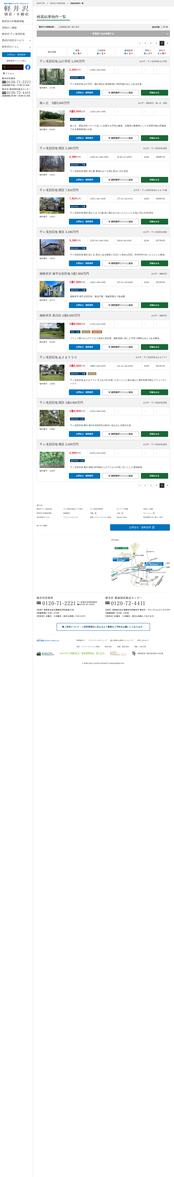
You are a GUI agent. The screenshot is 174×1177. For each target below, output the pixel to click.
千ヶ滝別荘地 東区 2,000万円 (59, 444)
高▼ (80, 53)
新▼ (164, 53)
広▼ (104, 53)
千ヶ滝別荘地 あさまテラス (58, 357)
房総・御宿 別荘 (123, 647)
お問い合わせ (142, 640)
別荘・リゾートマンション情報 (88, 647)
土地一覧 (120, 513)
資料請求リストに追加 (122, 92)
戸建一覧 (93, 513)
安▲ (75, 53)
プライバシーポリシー (96, 640)
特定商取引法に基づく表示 (153, 517)
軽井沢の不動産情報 (13, 21)
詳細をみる (154, 92)
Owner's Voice (122, 517)
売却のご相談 (9, 27)
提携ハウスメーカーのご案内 (100, 517)
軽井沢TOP (41, 3)
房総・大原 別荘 (140, 647)
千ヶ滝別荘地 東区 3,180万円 (59, 232)
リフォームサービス (70, 517)
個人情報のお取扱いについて (120, 640)
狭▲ (99, 53)
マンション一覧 (149, 513)
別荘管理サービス (43, 517)
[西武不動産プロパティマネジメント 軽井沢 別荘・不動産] (16, 9)
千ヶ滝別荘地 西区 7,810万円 (59, 190)
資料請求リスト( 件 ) (16, 61)
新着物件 (66, 513)
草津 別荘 (108, 647)
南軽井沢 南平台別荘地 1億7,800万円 (64, 273)
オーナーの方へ (42, 526)
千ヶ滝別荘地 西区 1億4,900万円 (61, 402)
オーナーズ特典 (122, 509)
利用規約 (80, 640)
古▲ (160, 53)
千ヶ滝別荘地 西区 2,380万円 (59, 148)
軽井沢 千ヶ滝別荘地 (13, 34)
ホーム (39, 505)
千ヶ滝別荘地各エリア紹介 (73, 509)
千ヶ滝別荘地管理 (96, 509)
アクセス (9, 73)
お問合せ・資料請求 (16, 54)
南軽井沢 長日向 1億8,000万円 (60, 315)
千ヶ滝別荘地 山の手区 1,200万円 (62, 61)
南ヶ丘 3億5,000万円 (55, 103)
